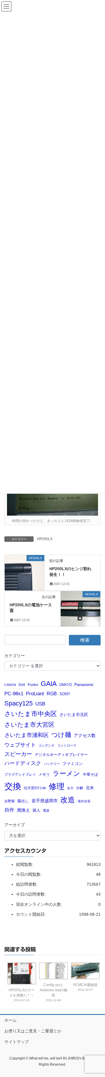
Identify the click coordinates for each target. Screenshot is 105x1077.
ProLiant (35, 693)
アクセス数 (85, 735)
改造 (67, 800)
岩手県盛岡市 (45, 800)
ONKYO (65, 685)
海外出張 (84, 801)
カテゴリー (14, 655)
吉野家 (9, 801)
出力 (70, 788)
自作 (9, 810)
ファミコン (72, 763)
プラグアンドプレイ (20, 774)
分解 (79, 788)
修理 (56, 786)
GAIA (49, 683)
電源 (46, 810)
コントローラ (66, 745)
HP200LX (44, 539)
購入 (36, 810)
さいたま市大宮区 (29, 724)
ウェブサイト (20, 745)
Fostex (33, 685)
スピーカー (18, 754)
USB (40, 704)
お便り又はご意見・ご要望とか (33, 1031)
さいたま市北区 (74, 714)
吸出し (23, 801)
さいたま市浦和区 (26, 735)
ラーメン (66, 773)
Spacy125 (18, 703)
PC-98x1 (13, 693)
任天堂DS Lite (35, 788)
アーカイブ (14, 824)
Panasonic (84, 684)
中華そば (90, 774)
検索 (85, 640)
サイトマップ (16, 1041)
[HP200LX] (24, 569)
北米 (90, 788)
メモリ (44, 774)
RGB (52, 693)
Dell (22, 685)
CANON (10, 685)
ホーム (10, 1020)
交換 (12, 786)
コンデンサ (46, 745)
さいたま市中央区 (30, 713)
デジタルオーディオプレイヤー (61, 754)
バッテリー (52, 764)
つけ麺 (61, 734)
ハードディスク (22, 763)
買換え (23, 810)
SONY (65, 694)
